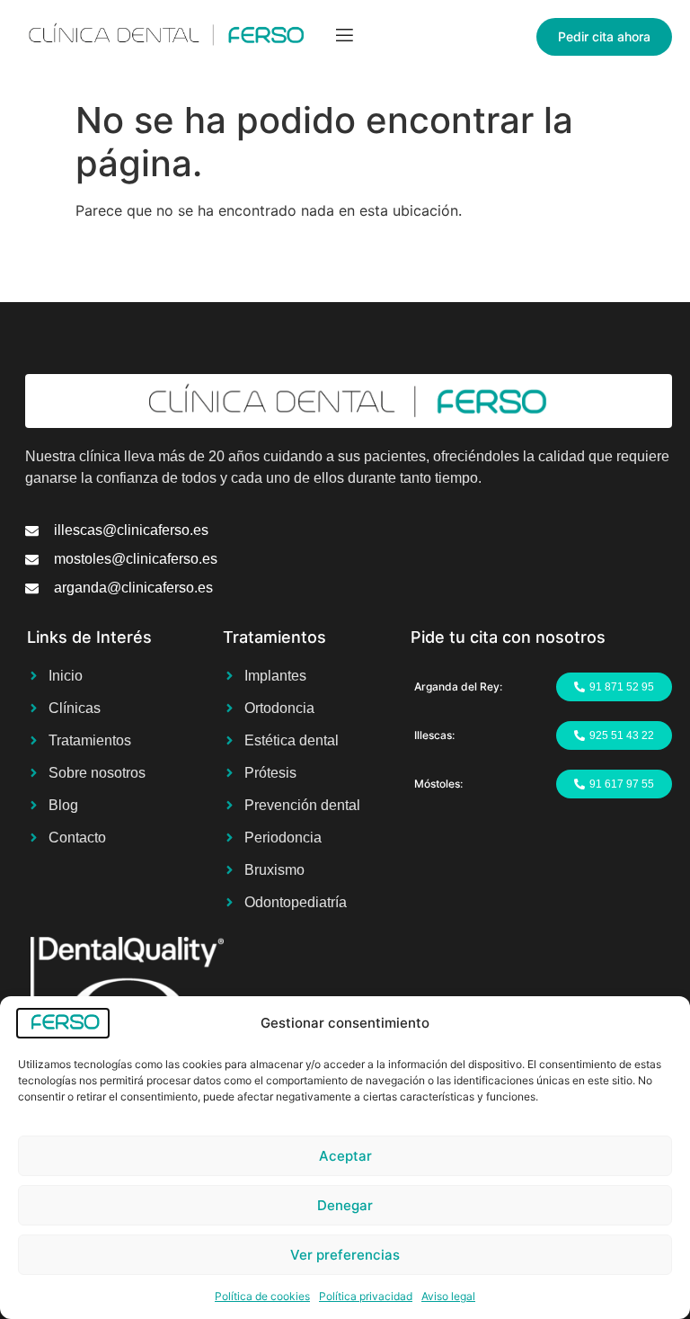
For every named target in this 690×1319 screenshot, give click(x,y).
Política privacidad (365, 1296)
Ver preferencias (345, 1254)
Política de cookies (262, 1296)
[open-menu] (344, 37)
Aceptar (345, 1155)
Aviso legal (448, 1296)
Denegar (345, 1205)
